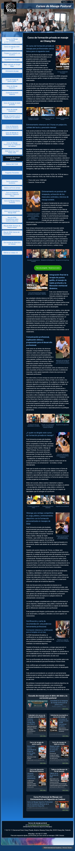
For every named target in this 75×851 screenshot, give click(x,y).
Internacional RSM (43, 825)
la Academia (32, 825)
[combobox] (67, 2)
